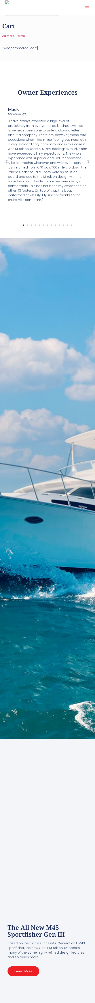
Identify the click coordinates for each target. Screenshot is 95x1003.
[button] (87, 7)
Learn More (23, 971)
